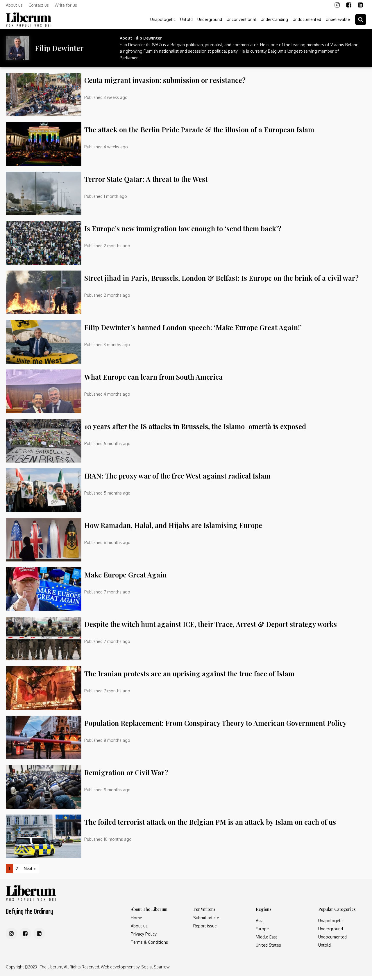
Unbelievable (338, 19)
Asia (260, 920)
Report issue (205, 925)
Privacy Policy (144, 933)
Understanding (274, 19)
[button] (360, 19)
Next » (30, 868)
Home (136, 917)
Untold (186, 19)
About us (14, 5)
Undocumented (307, 19)
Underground (209, 19)
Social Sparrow (155, 966)
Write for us (66, 5)
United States (268, 945)
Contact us (38, 5)
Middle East (266, 936)
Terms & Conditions (149, 942)
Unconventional (241, 19)
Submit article (206, 917)
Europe (262, 928)
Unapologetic (163, 19)
